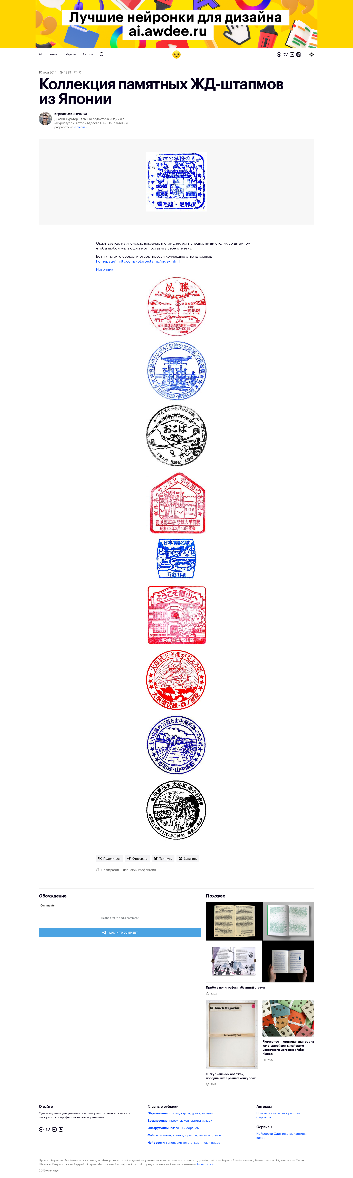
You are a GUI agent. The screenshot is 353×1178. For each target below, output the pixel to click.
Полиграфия (110, 870)
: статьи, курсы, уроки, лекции (180, 1113)
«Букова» (80, 127)
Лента (52, 54)
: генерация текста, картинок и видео (183, 1142)
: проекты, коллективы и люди (179, 1120)
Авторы (88, 54)
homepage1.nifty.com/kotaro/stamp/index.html (138, 261)
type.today (205, 1164)
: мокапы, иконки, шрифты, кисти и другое (184, 1135)
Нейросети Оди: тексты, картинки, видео (282, 1135)
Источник (104, 269)
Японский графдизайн (139, 870)
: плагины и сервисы (173, 1128)
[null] (109, 858)
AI (40, 54)
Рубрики (70, 54)
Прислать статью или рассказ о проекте (278, 1115)
